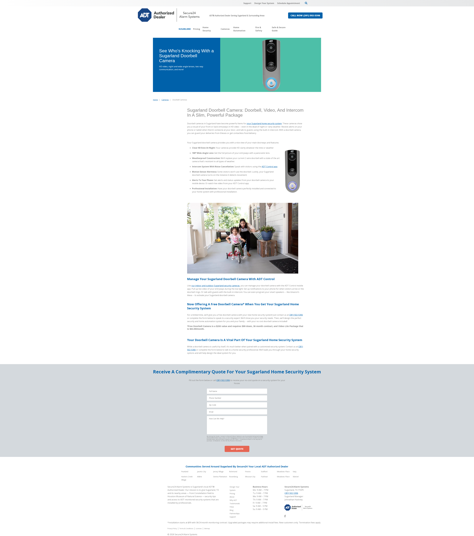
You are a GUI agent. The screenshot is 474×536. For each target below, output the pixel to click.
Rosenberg (233, 476)
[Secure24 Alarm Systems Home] (169, 15)
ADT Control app (269, 166)
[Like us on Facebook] (285, 516)
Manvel (296, 476)
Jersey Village (218, 471)
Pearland (184, 471)
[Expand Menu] (218, 29)
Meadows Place (283, 471)
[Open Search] (306, 3)
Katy (294, 471)
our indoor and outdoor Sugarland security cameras (215, 285)
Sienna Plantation (220, 476)
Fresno (248, 471)
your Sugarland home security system (264, 123)
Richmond (233, 471)
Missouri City (250, 476)
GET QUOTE (237, 448)
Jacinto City (201, 471)
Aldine (199, 476)
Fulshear (264, 476)
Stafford (264, 471)
